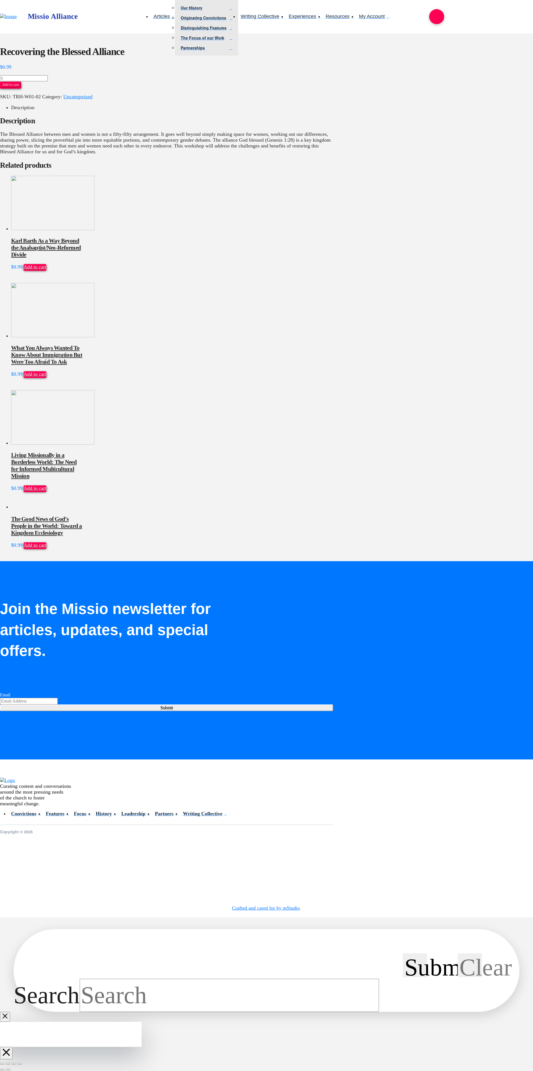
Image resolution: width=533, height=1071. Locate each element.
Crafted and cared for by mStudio (266, 908)
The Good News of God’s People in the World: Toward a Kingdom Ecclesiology (46, 526)
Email (5, 695)
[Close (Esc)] (19, 1064)
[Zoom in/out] (2, 1064)
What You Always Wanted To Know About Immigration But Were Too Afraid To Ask (46, 355)
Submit (166, 707)
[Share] (14, 1064)
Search (47, 995)
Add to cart (10, 84)
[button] (436, 16)
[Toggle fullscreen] (8, 1064)
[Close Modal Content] (5, 1017)
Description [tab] (22, 107)
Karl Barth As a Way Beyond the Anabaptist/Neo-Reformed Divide (46, 247)
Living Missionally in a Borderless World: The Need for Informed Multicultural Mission (44, 465)
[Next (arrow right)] (8, 1069)
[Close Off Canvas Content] (6, 1053)
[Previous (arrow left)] (2, 1069)
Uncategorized (77, 96)
